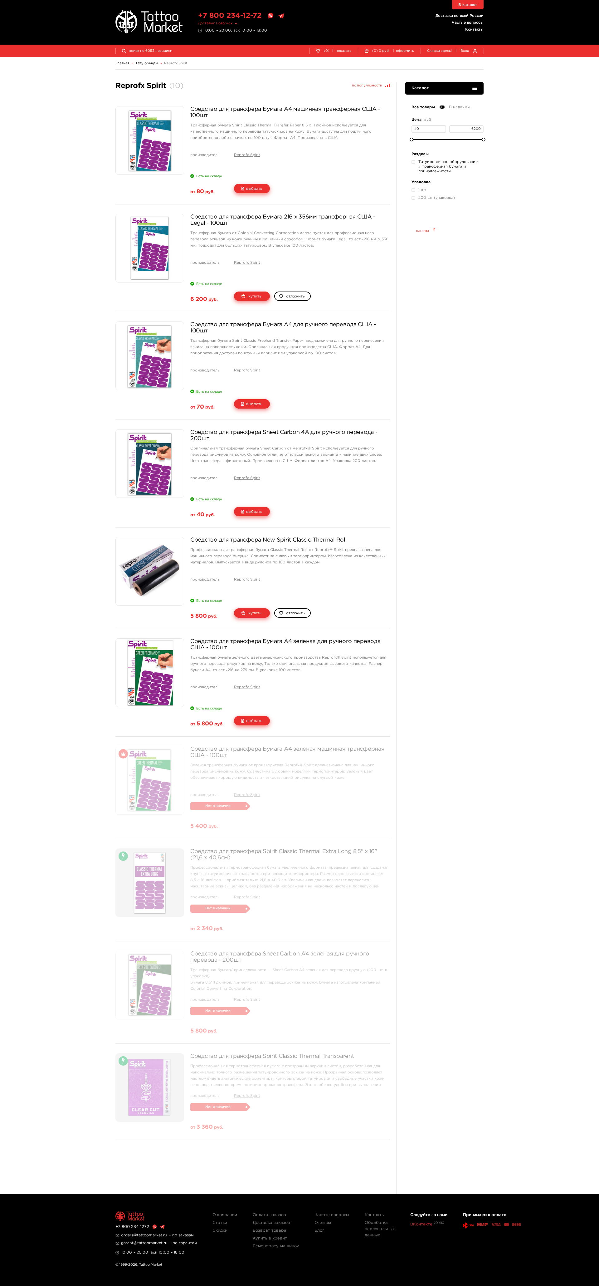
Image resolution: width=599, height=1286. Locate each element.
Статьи (219, 1223)
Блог (319, 1230)
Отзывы (322, 1223)
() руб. (381, 50)
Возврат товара (269, 1230)
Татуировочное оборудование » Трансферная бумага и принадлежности (448, 166)
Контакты (474, 29)
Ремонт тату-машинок (276, 1246)
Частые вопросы (468, 22)
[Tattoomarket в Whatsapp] (270, 16)
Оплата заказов (269, 1215)
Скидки (219, 1230)
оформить (405, 50)
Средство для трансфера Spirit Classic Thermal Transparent (272, 1056)
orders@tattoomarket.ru (144, 1235)
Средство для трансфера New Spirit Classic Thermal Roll (268, 539)
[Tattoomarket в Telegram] (281, 16)
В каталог (467, 5)
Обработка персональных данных (380, 1229)
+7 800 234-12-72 (229, 15)
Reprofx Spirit (247, 155)
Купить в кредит (270, 1238)
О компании (224, 1215)
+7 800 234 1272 (132, 1227)
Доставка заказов (271, 1223)
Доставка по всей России (460, 15)
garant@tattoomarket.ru (144, 1243)
